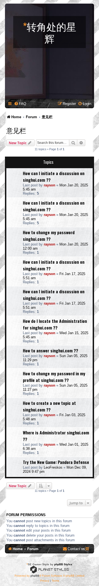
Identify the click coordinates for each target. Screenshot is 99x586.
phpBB (35, 575)
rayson (49, 185)
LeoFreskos (53, 467)
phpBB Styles (63, 564)
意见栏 (16, 130)
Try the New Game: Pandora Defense (56, 462)
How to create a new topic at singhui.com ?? (49, 406)
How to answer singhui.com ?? (50, 350)
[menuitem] (20, 104)
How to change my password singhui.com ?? (49, 235)
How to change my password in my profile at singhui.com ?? (54, 376)
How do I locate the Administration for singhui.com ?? (55, 324)
